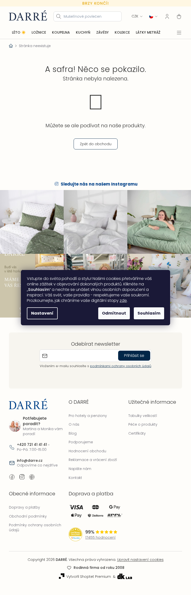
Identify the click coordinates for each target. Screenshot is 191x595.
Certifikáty (134, 430)
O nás (72, 421)
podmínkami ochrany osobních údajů (118, 363)
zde (121, 300)
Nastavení (40, 313)
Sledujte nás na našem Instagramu (97, 184)
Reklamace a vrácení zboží (91, 457)
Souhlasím (147, 313)
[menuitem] (19, 32)
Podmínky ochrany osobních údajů (35, 525)
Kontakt (74, 474)
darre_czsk (22, 474)
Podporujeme (79, 439)
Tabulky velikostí (140, 412)
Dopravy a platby (24, 504)
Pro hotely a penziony (86, 412)
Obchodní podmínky (28, 513)
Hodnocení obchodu (86, 448)
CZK (131, 16)
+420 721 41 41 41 (32, 442)
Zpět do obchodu (93, 143)
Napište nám (78, 466)
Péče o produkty (140, 421)
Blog (71, 430)
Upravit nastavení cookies (138, 557)
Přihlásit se (132, 353)
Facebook (12, 474)
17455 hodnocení (99, 534)
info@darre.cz (30, 458)
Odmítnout (112, 313)
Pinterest (32, 474)
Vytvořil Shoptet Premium (86, 574)
